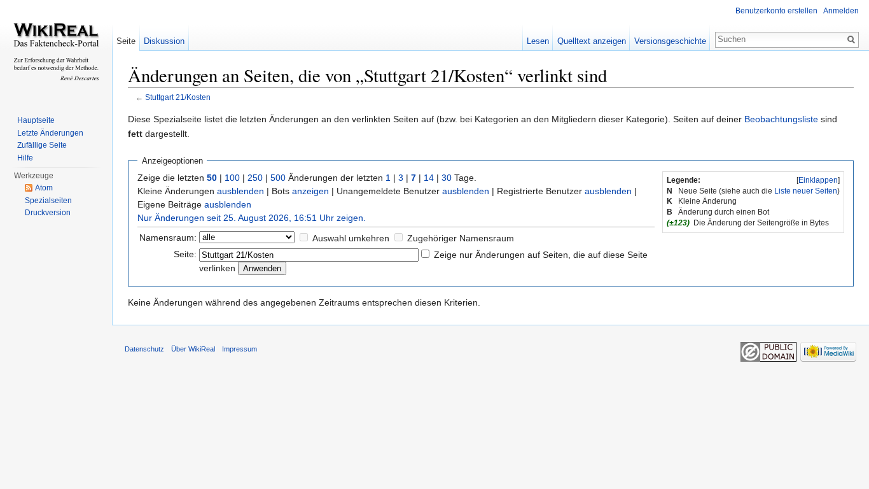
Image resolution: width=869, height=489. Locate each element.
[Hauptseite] (56, 51)
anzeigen (310, 191)
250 (255, 178)
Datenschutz (144, 349)
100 (232, 178)
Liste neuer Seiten (805, 191)
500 (278, 178)
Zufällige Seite (42, 145)
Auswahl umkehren (350, 238)
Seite (126, 41)
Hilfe (25, 157)
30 (446, 178)
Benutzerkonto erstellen (776, 10)
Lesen (538, 41)
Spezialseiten (48, 200)
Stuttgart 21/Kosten (178, 97)
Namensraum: (168, 237)
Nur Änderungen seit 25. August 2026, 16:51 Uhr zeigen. (251, 218)
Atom (44, 187)
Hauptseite (36, 120)
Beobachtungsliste (781, 119)
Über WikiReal (193, 349)
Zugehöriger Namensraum (460, 238)
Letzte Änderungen (50, 133)
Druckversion (48, 212)
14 (429, 178)
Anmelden (841, 10)
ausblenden (240, 191)
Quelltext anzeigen (591, 41)
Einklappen (818, 180)
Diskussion (164, 41)
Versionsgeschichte (670, 41)
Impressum (239, 349)
